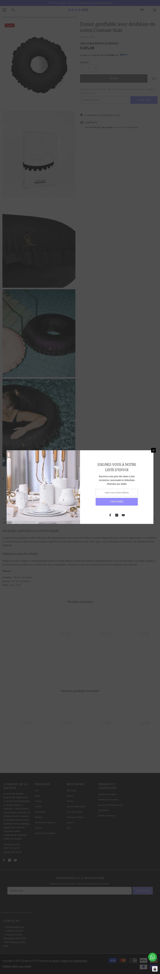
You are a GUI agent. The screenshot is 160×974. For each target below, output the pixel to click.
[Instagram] (116, 515)
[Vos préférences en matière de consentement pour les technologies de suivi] (155, 968)
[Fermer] (153, 450)
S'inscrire (116, 501)
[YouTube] (123, 515)
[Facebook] (110, 515)
